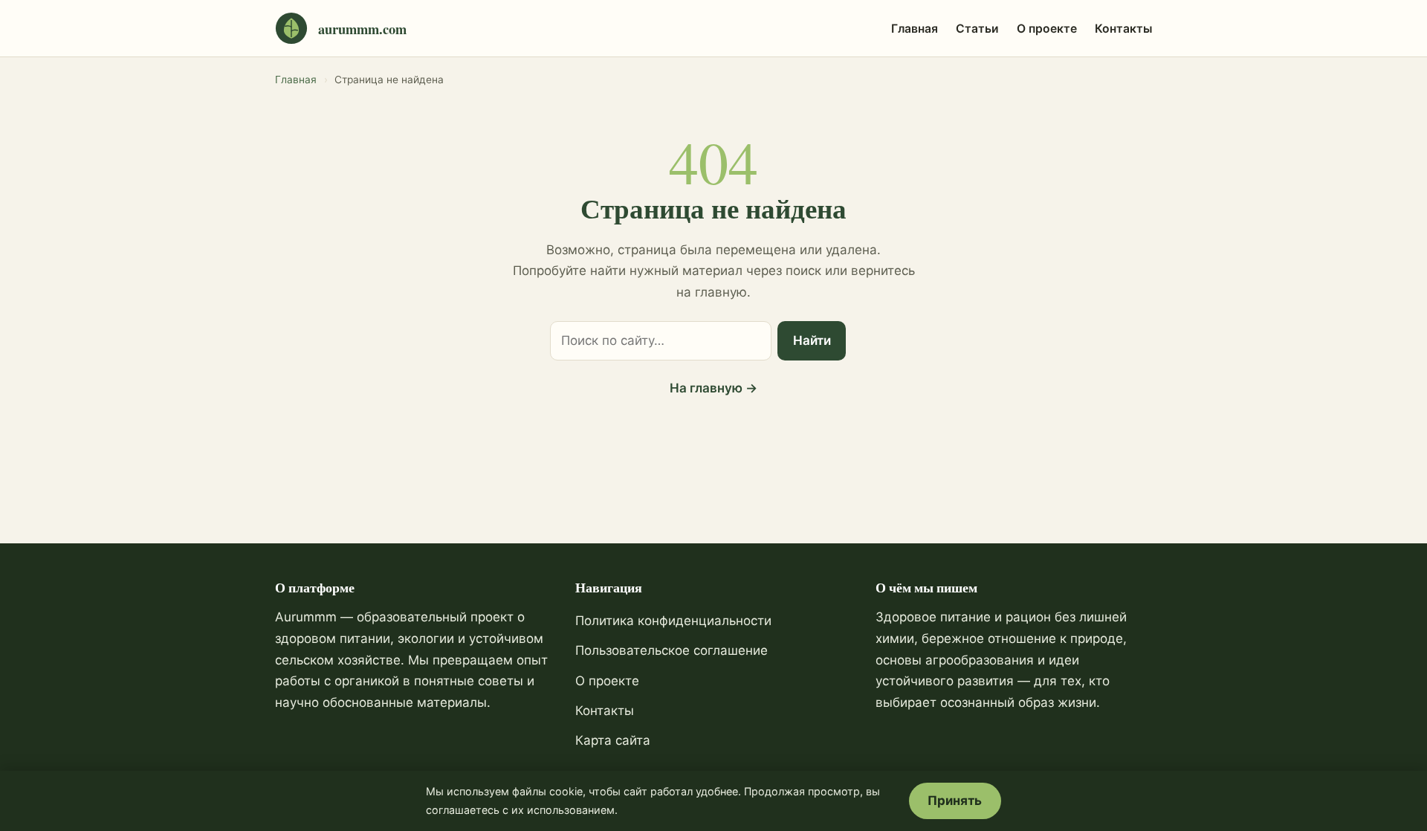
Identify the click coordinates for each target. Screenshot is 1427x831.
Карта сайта (612, 740)
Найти (812, 340)
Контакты (1123, 29)
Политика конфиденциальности (673, 620)
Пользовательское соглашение (671, 650)
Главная (914, 29)
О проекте (1047, 29)
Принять (955, 800)
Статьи (977, 29)
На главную (713, 388)
